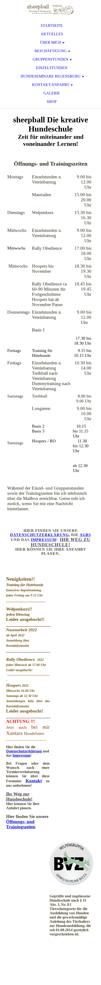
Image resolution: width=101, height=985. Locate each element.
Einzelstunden (51, 68)
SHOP (52, 102)
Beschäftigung (51, 51)
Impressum (43, 540)
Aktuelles (52, 34)
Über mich (50, 42)
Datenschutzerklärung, (40, 535)
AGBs (85, 535)
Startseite (52, 25)
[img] (50, 9)
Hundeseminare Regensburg (51, 76)
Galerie (51, 93)
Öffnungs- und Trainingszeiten (20, 824)
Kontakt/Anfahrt (50, 85)
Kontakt (34, 780)
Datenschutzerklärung (24, 751)
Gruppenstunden (50, 59)
